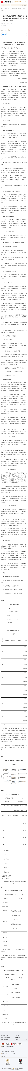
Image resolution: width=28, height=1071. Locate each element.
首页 (2, 8)
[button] (4, 1033)
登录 (22, 5)
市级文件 (4, 10)
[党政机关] (3, 1044)
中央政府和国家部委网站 (5, 1037)
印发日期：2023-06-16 (7, 23)
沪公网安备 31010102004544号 (20, 1068)
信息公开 (7, 8)
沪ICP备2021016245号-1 (7, 1068)
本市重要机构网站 (4, 1035)
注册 (25, 5)
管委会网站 (17, 1035)
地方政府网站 (17, 1037)
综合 (24, 8)
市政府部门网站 (4, 1033)
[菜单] (25, 1)
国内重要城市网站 (4, 1039)
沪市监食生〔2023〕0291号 (8, 25)
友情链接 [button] (16, 1039)
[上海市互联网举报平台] (13, 1044)
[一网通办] (7, 2)
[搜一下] (8, 5)
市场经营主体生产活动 (16, 8)
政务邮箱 (13, 1053)
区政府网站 (17, 1033)
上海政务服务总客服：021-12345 (8, 1051)
